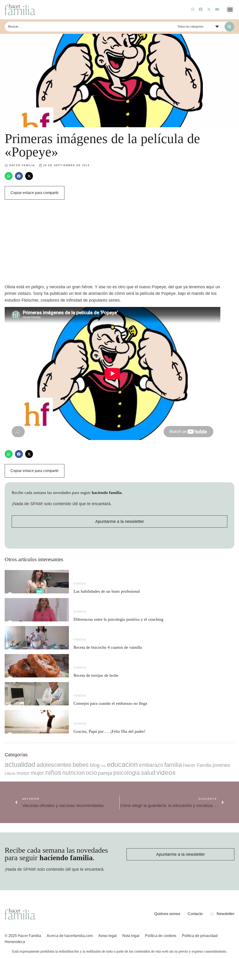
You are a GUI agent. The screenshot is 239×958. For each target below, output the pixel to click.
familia (173, 764)
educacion (122, 764)
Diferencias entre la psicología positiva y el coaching (118, 619)
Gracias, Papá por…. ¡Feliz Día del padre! (109, 731)
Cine (103, 765)
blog (94, 765)
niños (53, 772)
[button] (230, 9)
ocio (91, 772)
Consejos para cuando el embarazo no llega (110, 703)
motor (23, 773)
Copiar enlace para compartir (35, 193)
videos (80, 583)
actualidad (20, 764)
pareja (105, 773)
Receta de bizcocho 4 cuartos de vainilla (108, 647)
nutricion (73, 772)
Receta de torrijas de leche (96, 675)
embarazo (151, 765)
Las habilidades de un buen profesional (107, 591)
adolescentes (53, 764)
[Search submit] (229, 27)
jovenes (221, 765)
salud (148, 772)
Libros (10, 773)
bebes (81, 764)
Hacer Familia (197, 765)
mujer (37, 773)
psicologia (126, 772)
